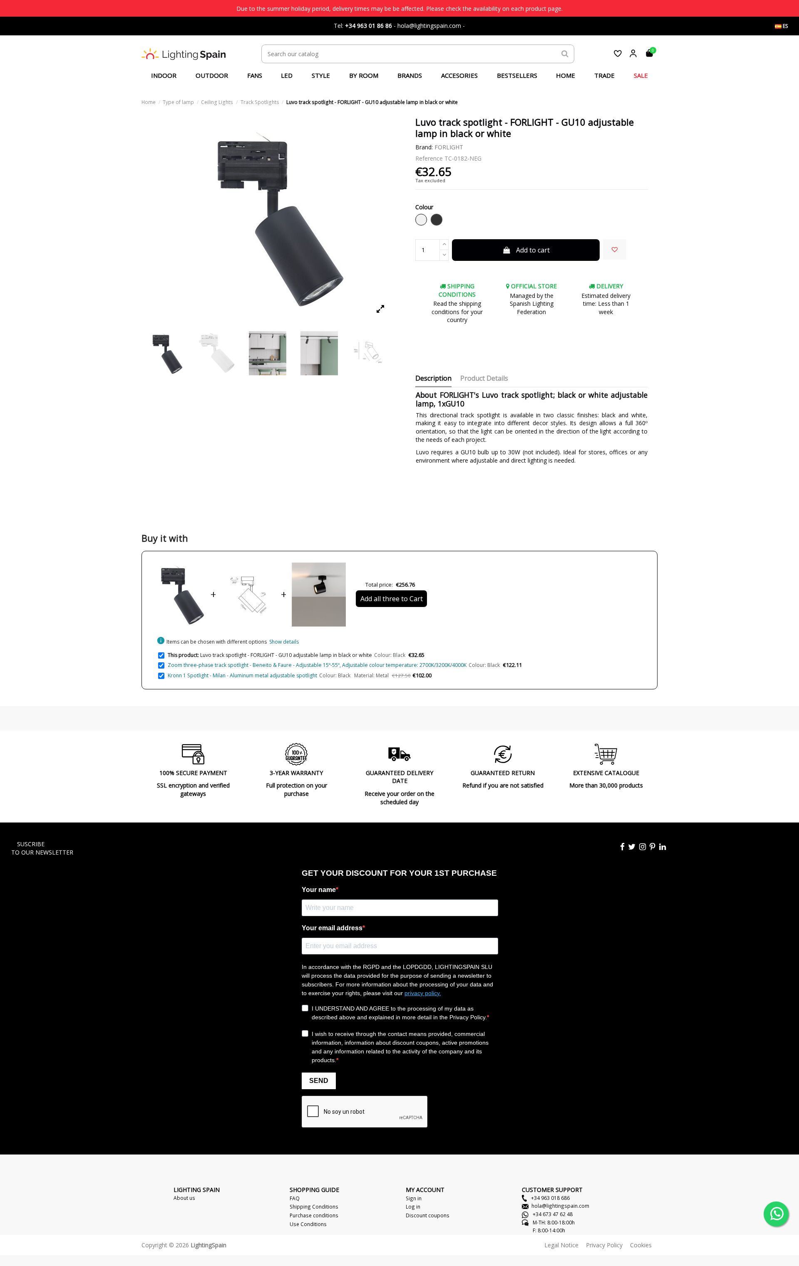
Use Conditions (308, 1224)
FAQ (295, 1198)
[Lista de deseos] (618, 53)
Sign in (414, 1198)
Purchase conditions (314, 1215)
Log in (413, 1206)
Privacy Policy (604, 1245)
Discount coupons (427, 1215)
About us (184, 1197)
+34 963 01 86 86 (368, 26)
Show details (284, 641)
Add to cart (533, 250)
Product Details (484, 378)
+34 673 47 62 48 (552, 1214)
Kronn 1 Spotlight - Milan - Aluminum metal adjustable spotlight (242, 675)
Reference (429, 158)
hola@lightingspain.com (560, 1205)
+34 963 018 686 (550, 1197)
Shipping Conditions (314, 1206)
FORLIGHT (448, 147)
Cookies (641, 1245)
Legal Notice (561, 1245)
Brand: (424, 147)
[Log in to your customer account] (633, 53)
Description (433, 378)
